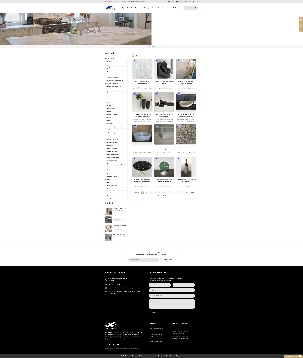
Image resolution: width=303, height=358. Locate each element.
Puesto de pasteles (112, 148)
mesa (108, 102)
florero (109, 111)
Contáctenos (176, 8)
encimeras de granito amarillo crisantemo (186, 148)
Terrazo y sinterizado (113, 77)
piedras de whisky (112, 173)
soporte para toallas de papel (115, 127)
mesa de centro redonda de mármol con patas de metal (142, 181)
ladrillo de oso (111, 170)
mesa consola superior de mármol (180, 331)
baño (108, 189)
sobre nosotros (166, 8)
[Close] (301, 38)
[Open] (301, 27)
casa (108, 356)
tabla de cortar (111, 108)
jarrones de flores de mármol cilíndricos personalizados (142, 115)
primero (136, 193)
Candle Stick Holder (112, 96)
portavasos (110, 90)
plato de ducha (111, 195)
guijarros (109, 71)
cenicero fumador (112, 161)
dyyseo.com (114, 350)
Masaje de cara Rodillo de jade (115, 164)
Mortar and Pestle (112, 176)
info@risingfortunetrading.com (138, 2)
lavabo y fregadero (112, 186)
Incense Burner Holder (113, 93)
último (192, 193)
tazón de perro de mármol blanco (180, 336)
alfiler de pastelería (112, 155)
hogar (123, 8)
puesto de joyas (111, 145)
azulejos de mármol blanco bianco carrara (142, 83)
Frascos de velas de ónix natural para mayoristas (120, 225)
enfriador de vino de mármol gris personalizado (186, 181)
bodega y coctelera (112, 139)
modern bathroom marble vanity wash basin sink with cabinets (120, 217)
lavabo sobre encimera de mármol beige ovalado (186, 115)
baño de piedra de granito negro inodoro (164, 83)
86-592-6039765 (115, 2)
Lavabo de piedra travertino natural (120, 208)
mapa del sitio (191, 356)
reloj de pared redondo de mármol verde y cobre (164, 181)
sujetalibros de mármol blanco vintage (164, 148)
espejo (109, 105)
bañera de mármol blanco (178, 334)
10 (181, 193)
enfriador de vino (111, 130)
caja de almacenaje (112, 151)
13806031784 (111, 281)
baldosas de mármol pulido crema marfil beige (186, 83)
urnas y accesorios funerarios (115, 74)
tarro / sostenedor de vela (114, 87)
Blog (159, 8)
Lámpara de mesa (112, 142)
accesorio (109, 192)
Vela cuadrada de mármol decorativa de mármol (120, 234)
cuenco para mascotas (113, 99)
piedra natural (131, 8)
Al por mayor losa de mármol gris (180, 338)
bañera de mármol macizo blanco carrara (142, 148)
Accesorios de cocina (113, 158)
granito (109, 65)
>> (186, 193)
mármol (109, 62)
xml (183, 356)
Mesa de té (110, 117)
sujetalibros (110, 124)
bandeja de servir (112, 114)
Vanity (109, 198)
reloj (108, 121)
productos (115, 356)
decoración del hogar (144, 8)
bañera (154, 8)
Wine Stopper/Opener (113, 133)
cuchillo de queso (112, 136)
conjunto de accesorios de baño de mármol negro (164, 115)
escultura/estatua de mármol (115, 80)
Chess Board (110, 167)
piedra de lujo (111, 68)
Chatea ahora (290, 356)
